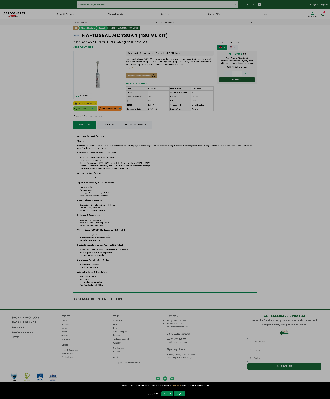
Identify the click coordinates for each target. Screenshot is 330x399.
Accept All (179, 394)
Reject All (167, 394)
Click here (176, 385)
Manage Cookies (153, 394)
